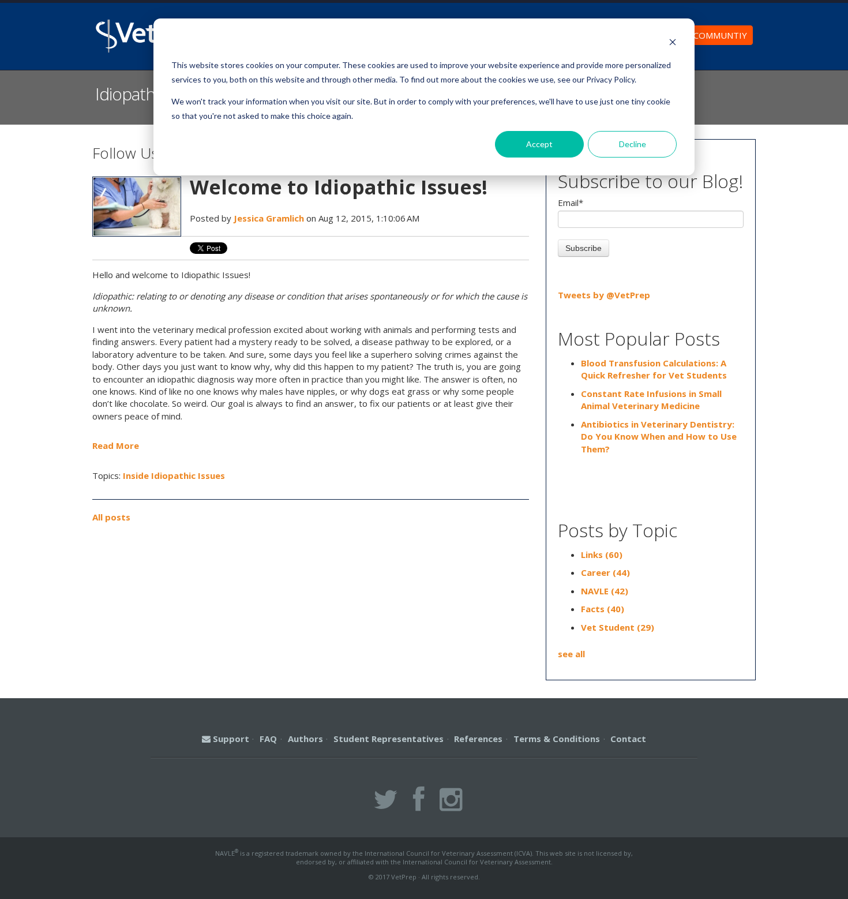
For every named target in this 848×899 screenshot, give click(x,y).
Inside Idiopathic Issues (174, 475)
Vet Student (617, 627)
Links (601, 554)
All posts (111, 517)
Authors (305, 738)
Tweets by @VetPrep (604, 295)
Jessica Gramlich (269, 218)
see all (571, 654)
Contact (628, 738)
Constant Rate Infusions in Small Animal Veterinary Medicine (651, 399)
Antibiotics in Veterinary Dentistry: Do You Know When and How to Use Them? (659, 436)
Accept (539, 144)
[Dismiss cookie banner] (673, 43)
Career (605, 572)
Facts (602, 609)
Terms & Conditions (556, 738)
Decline (632, 144)
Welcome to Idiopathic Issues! (338, 187)
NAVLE (604, 591)
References (478, 738)
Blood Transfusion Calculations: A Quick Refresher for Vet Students (654, 369)
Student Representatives (388, 738)
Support (230, 738)
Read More (115, 445)
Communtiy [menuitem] (720, 35)
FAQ (268, 738)
